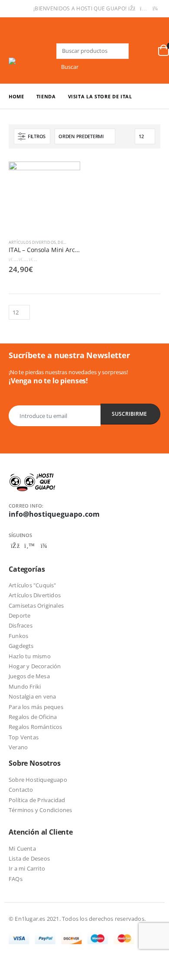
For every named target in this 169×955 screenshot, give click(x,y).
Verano (18, 747)
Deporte (19, 615)
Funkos (18, 636)
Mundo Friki (25, 686)
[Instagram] (143, 8)
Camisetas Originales (36, 605)
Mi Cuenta (22, 848)
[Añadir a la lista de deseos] (76, 242)
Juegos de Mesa (29, 676)
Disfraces (20, 625)
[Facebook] (132, 8)
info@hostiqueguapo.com (54, 514)
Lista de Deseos (29, 858)
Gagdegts (21, 646)
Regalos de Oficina (33, 717)
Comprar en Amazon (66, 172)
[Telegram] (155, 8)
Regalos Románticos (35, 727)
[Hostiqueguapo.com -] (32, 61)
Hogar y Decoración (35, 666)
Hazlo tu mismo (30, 656)
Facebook (15, 545)
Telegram (43, 545)
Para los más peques (36, 707)
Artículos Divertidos (32, 242)
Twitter (29, 545)
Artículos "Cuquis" (32, 585)
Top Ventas (24, 737)
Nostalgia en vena (32, 696)
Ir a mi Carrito (27, 868)
